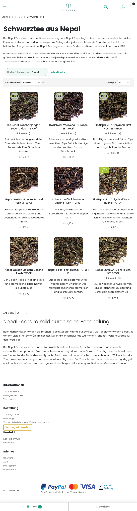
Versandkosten (78, 492)
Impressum (9, 465)
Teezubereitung (12, 391)
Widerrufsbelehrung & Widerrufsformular (26, 422)
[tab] (68, 72)
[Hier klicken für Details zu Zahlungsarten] (87, 486)
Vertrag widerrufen (17, 427)
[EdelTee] (68, 7)
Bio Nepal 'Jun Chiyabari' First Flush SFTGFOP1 (113, 126)
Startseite (7, 16)
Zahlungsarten (11, 414)
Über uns (8, 457)
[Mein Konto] (123, 7)
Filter (33, 506)
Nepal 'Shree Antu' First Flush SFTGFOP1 (113, 271)
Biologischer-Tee (13, 395)
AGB (5, 461)
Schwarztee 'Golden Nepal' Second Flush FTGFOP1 (68, 201)
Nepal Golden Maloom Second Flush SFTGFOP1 (24, 201)
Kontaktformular (12, 438)
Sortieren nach (12, 82)
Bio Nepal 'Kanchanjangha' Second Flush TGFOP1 (24, 126)
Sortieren (102, 506)
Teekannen (9, 399)
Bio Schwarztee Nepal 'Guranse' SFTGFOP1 (68, 126)
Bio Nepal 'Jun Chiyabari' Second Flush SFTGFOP (113, 201)
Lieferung (8, 418)
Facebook (9, 442)
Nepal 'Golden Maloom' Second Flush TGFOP (24, 271)
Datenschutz (10, 469)
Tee (20, 17)
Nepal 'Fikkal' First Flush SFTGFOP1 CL (68, 271)
